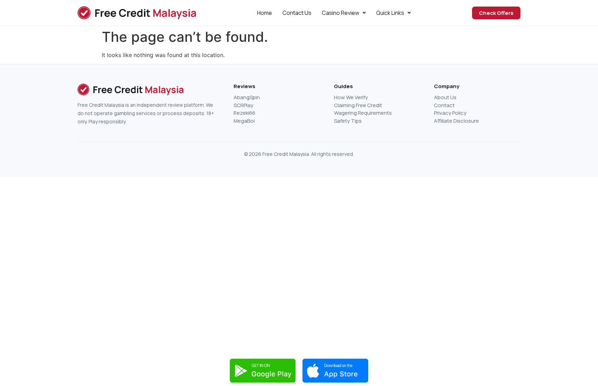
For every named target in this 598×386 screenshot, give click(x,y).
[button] (344, 13)
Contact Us (296, 13)
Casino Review (340, 13)
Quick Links (390, 13)
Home (264, 13)
